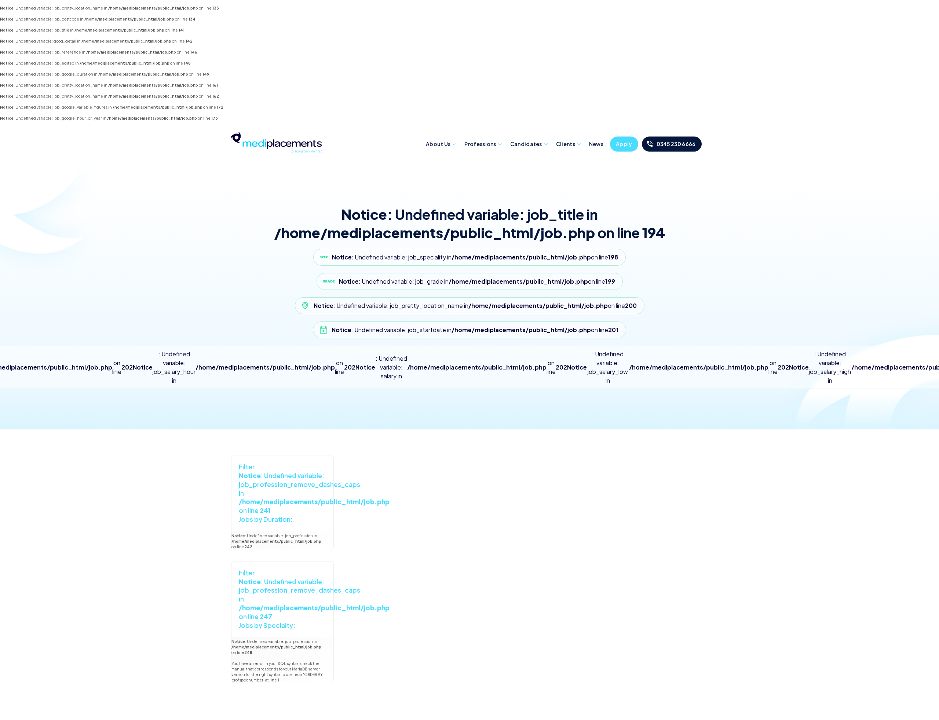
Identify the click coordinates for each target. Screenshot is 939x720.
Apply (624, 144)
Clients (565, 144)
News (596, 144)
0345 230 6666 (676, 144)
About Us (438, 144)
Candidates (526, 144)
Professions (480, 144)
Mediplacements (276, 142)
